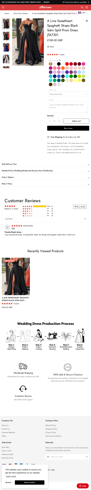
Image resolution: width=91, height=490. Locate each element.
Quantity (50, 115)
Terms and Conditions (53, 436)
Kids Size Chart (7, 458)
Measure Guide (7, 454)
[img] (17, 226)
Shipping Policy (51, 429)
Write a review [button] (79, 206)
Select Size (52, 90)
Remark (51, 100)
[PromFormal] (45, 7)
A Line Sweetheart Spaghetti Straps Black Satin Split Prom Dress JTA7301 (15, 299)
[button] (52, 54)
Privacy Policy (51, 432)
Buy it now (68, 128)
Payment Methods (8, 432)
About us (5, 425)
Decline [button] (8, 482)
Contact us (6, 429)
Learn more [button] (11, 476)
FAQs (4, 436)
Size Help (5, 447)
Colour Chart (6, 450)
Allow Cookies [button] (29, 482)
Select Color (53, 61)
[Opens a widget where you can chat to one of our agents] (83, 486)
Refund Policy (51, 425)
